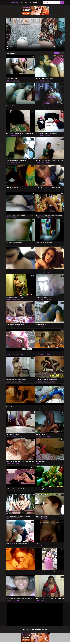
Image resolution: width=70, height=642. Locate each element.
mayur (46, 409)
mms (38, 244)
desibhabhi (52, 381)
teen (8, 162)
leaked (47, 244)
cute (8, 108)
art (17, 409)
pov (19, 162)
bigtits (38, 217)
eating (47, 162)
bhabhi (8, 217)
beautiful (18, 326)
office (18, 80)
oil (37, 354)
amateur (42, 80)
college (47, 272)
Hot (56, 53)
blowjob (42, 135)
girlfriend (47, 217)
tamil (8, 190)
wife (38, 80)
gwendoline (20, 354)
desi (42, 108)
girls (13, 518)
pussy (8, 436)
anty (13, 272)
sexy (11, 244)
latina (14, 299)
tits (15, 573)
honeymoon (14, 135)
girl (13, 326)
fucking (9, 80)
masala (13, 354)
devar (16, 272)
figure (42, 244)
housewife (46, 491)
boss (14, 80)
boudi (8, 272)
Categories (33, 2)
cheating (13, 381)
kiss (46, 518)
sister (38, 518)
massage (42, 354)
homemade (14, 162)
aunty (8, 135)
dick (42, 217)
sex (8, 244)
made (13, 463)
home (8, 463)
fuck (12, 108)
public (8, 518)
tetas (18, 299)
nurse (42, 299)
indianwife (45, 381)
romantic (9, 409)
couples (48, 354)
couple (17, 108)
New (62, 53)
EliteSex (13, 2)
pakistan (14, 217)
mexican (9, 299)
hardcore (39, 381)
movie (38, 108)
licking (38, 162)
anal (38, 135)
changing (48, 299)
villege (17, 600)
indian (47, 80)
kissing (17, 545)
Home (26, 2)
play (37, 409)
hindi (46, 108)
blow (43, 190)
